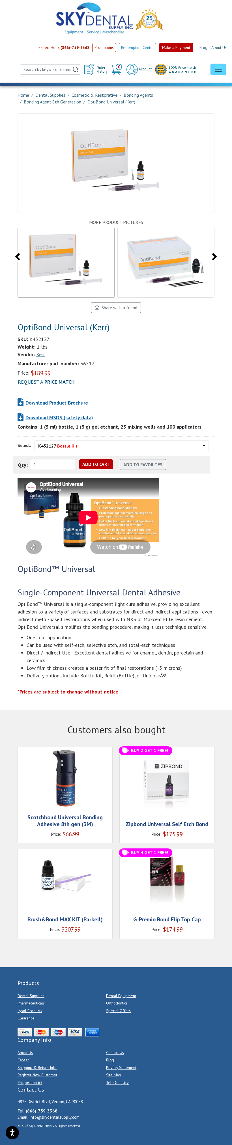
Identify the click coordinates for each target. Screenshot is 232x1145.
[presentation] (17, 256)
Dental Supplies (31, 995)
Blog (203, 47)
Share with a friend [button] (118, 307)
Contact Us (115, 1052)
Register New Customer (37, 1074)
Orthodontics (117, 1003)
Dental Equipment (121, 995)
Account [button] (145, 69)
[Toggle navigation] (218, 69)
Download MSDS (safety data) (59, 417)
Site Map (113, 1074)
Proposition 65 (30, 1082)
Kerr (40, 354)
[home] (93, 18)
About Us (219, 47)
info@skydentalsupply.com (55, 1117)
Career (23, 1059)
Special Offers (118, 1010)
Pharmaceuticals (31, 1003)
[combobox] (50, 69)
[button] (117, 69)
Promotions (104, 47)
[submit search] (75, 69)
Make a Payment (176, 47)
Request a (46, 382)
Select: (24, 445)
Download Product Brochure (56, 402)
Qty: (23, 465)
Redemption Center (137, 47)
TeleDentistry (117, 1082)
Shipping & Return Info (37, 1067)
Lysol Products (30, 1010)
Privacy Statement (121, 1067)
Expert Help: (63, 47)
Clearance (26, 1018)
